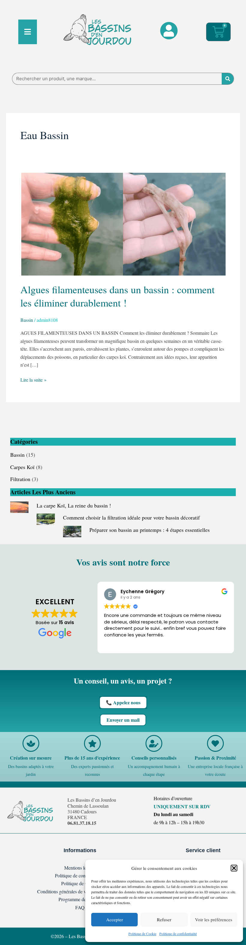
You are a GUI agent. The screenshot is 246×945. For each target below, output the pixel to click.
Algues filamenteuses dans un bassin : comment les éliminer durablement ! (117, 295)
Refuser (164, 919)
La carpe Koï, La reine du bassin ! (74, 505)
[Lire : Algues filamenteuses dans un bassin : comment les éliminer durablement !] (123, 223)
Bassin (26, 320)
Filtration (20, 479)
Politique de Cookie (142, 933)
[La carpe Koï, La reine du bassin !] (19, 506)
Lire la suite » (33, 379)
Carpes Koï (22, 467)
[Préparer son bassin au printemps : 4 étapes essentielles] (72, 530)
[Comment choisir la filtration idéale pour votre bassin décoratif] (46, 518)
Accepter (114, 919)
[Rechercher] (228, 78)
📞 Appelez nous (123, 702)
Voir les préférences (213, 919)
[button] (234, 868)
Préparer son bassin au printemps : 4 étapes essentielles (149, 529)
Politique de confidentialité (178, 933)
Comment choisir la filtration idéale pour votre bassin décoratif (131, 517)
